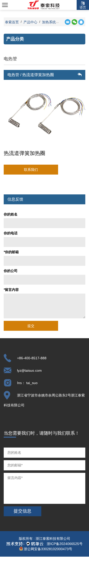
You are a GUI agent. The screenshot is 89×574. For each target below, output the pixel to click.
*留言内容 (11, 290)
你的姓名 (11, 214)
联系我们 (31, 170)
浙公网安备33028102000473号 (47, 549)
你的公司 (11, 271)
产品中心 (30, 22)
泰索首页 (12, 22)
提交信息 (22, 511)
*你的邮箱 (11, 252)
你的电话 (11, 233)
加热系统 (49, 22)
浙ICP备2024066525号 (65, 544)
